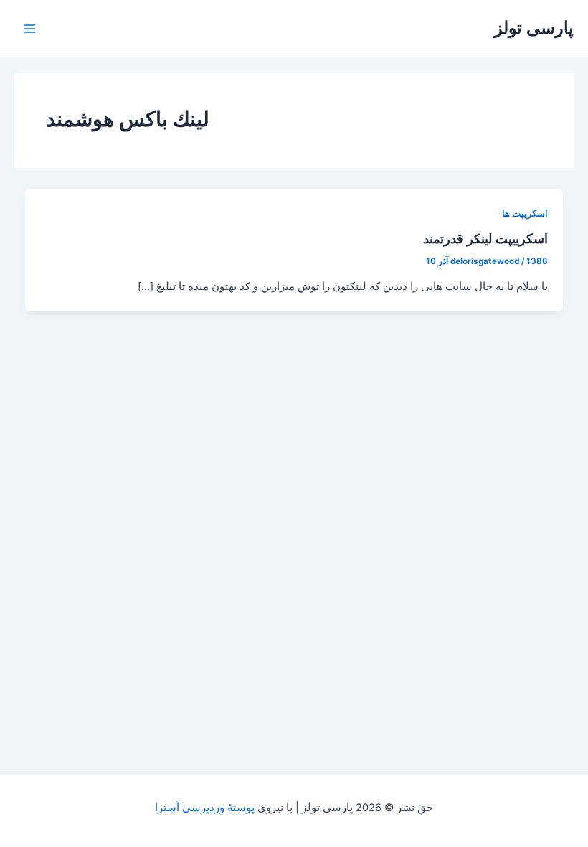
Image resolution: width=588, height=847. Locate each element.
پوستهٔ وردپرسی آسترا (205, 807)
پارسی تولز (534, 27)
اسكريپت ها (525, 213)
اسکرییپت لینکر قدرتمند (485, 238)
